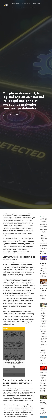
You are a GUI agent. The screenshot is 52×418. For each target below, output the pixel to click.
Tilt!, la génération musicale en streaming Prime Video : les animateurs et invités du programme (43, 268)
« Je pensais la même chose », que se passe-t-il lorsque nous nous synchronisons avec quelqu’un (43, 292)
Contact (32, 7)
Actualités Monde (36, 3)
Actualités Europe (15, 3)
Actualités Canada (26, 3)
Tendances (14, 7)
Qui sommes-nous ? (23, 7)
